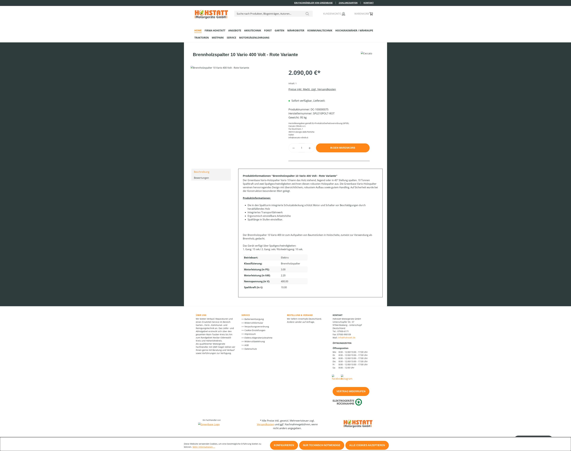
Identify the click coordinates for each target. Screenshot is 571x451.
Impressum (250, 334)
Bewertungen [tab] (201, 177)
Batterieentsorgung (254, 319)
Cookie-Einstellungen (254, 330)
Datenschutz (250, 348)
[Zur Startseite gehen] (211, 13)
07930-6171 (343, 331)
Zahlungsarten (348, 3)
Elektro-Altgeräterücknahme (258, 337)
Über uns (201, 315)
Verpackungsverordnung (256, 326)
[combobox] (268, 14)
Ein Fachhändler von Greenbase (313, 3)
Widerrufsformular (253, 322)
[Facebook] (337, 377)
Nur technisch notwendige (321, 445)
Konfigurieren (284, 445)
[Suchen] (307, 14)
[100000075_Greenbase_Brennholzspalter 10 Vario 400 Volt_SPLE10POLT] (236, 98)
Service (245, 315)
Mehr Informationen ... (204, 446)
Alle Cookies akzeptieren (367, 445)
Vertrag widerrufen (351, 391)
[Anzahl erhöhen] (310, 147)
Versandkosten (265, 424)
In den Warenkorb (342, 148)
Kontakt (369, 3)
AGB (246, 345)
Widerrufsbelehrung (254, 341)
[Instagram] (346, 377)
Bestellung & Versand (300, 315)
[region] (237, 98)
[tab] (211, 172)
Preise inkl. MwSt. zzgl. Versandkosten (312, 89)
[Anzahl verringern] (293, 147)
